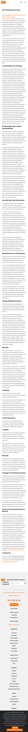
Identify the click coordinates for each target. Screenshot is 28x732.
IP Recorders (14, 635)
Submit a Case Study (14, 595)
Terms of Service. (19, 550)
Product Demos (14, 621)
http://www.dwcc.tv (7, 17)
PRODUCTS (14, 629)
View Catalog (14, 651)
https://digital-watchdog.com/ (18, 15)
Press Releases (14, 660)
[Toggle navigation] (25, 2)
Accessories (14, 615)
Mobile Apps (14, 648)
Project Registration (14, 701)
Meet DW (14, 670)
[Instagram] (19, 600)
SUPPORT (14, 708)
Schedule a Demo (14, 699)
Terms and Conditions (14, 683)
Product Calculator (14, 612)
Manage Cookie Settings (15, 730)
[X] (14, 600)
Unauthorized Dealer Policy (14, 689)
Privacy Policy (11, 550)
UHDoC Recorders (14, 640)
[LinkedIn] (17, 600)
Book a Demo (14, 604)
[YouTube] (11, 600)
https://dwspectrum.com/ (8, 19)
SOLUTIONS (14, 608)
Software (14, 645)
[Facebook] (8, 600)
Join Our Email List (8, 592)
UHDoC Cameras (14, 638)
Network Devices (14, 643)
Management (14, 676)
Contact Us (14, 673)
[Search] (21, 2)
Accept (15, 727)
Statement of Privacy (14, 686)
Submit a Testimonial (18, 592)
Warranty (14, 681)
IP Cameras (14, 632)
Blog (14, 663)
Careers (14, 678)
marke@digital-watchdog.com (10, 561)
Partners (14, 704)
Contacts (14, 696)
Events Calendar (14, 658)
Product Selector (14, 617)
